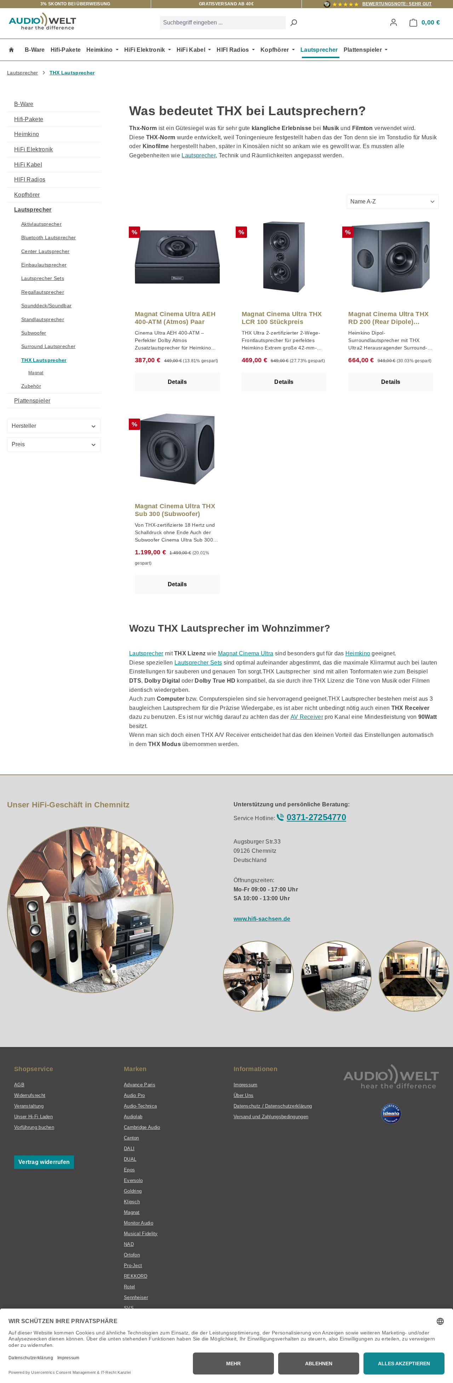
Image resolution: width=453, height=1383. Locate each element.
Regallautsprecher (42, 292)
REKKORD (135, 1276)
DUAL (130, 1159)
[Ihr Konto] (393, 22)
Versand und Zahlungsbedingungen (271, 1116)
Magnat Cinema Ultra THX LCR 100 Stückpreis (282, 317)
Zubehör (31, 386)
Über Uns (243, 1095)
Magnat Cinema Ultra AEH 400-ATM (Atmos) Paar (175, 317)
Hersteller (24, 426)
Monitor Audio (138, 1223)
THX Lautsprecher (44, 360)
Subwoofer (33, 333)
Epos (129, 1169)
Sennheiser (136, 1297)
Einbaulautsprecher (44, 265)
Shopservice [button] (33, 1069)
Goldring (133, 1191)
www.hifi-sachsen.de (262, 919)
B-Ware (24, 104)
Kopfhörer (27, 195)
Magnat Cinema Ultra (246, 653)
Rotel (129, 1286)
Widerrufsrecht (29, 1095)
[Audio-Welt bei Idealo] (391, 1113)
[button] (258, 976)
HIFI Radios (29, 180)
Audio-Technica (140, 1106)
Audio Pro (134, 1095)
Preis (18, 444)
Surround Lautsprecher (48, 346)
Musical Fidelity (141, 1233)
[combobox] (223, 22)
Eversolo (133, 1180)
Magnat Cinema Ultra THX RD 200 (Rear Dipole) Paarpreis (388, 318)
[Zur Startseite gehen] (42, 21)
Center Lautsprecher (45, 251)
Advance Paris (139, 1084)
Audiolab (133, 1116)
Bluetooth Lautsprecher (48, 237)
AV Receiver (307, 717)
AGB (19, 1084)
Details (177, 382)
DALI (129, 1148)
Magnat (36, 372)
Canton (131, 1138)
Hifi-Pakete (28, 119)
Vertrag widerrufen (44, 1162)
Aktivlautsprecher (41, 224)
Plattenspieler (32, 401)
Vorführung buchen (34, 1127)
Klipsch (132, 1201)
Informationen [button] (255, 1069)
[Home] (11, 50)
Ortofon (132, 1255)
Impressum (246, 1084)
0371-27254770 (316, 817)
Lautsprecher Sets (42, 278)
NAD (129, 1244)
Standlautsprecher (42, 319)
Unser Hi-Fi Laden (33, 1116)
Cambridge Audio (142, 1127)
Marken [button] (135, 1069)
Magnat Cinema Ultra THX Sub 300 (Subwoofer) (175, 510)
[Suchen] (293, 22)
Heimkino (26, 134)
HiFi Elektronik (33, 149)
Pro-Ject (133, 1265)
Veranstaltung (29, 1106)
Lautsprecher (33, 210)
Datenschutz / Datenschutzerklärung (273, 1106)
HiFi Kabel (28, 165)
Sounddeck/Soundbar (46, 305)
